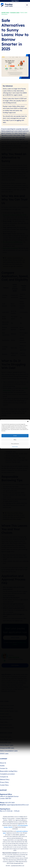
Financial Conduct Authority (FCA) (14, 215)
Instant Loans (4, 714)
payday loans (5, 12)
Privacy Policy (15, 446)
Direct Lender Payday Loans (9, 711)
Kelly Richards (13, 657)
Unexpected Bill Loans (7, 748)
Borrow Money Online (7, 728)
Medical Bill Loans (5, 742)
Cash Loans (3, 722)
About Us (3, 763)
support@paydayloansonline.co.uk (17, 805)
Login (12, 1)
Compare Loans (14, 12)
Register (17, 1)
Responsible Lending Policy (8, 771)
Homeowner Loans (6, 725)
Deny (15, 439)
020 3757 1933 (9, 803)
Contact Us (3, 768)
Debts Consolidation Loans (9, 751)
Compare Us (4, 777)
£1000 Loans (4, 754)
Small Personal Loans (6, 708)
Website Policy (4, 779)
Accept (15, 435)
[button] (28, 421)
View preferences (15, 443)
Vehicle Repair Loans (6, 745)
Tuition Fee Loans (5, 737)
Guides (2, 766)
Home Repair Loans (6, 740)
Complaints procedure (7, 774)
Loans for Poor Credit (7, 705)
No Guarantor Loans (6, 719)
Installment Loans (5, 717)
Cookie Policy (4, 785)
